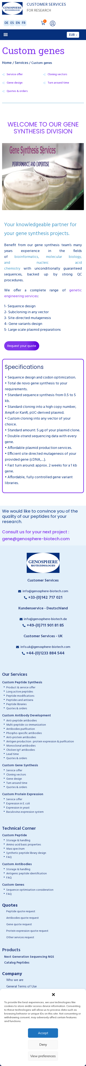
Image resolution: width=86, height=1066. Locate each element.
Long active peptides (19, 691)
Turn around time (58, 82)
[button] (53, 994)
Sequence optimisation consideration (29, 890)
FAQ (9, 857)
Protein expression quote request (27, 931)
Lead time (12, 754)
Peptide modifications (20, 696)
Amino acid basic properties (23, 844)
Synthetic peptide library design (26, 853)
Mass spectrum (15, 848)
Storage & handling (18, 840)
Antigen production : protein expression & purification (40, 741)
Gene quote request (19, 924)
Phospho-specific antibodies (24, 733)
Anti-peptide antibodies (21, 720)
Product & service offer (20, 687)
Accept (43, 1033)
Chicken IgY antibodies (20, 750)
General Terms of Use (21, 986)
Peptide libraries (16, 704)
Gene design (14, 778)
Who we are (14, 980)
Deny (43, 1045)
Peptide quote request (20, 911)
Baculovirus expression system (25, 812)
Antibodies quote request (22, 918)
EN (18, 23)
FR (23, 23)
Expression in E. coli (18, 803)
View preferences (43, 1056)
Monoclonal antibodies (20, 745)
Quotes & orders (16, 708)
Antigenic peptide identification (26, 873)
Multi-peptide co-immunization (26, 724)
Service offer (14, 770)
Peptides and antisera (19, 700)
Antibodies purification (20, 729)
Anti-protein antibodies (21, 737)
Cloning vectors (57, 74)
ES (12, 23)
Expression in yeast (18, 807)
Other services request (20, 937)
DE (6, 23)
